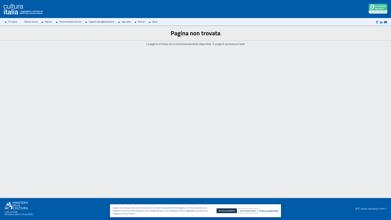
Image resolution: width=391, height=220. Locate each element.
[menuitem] (13, 22)
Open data (126, 21)
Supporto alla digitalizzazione (101, 21)
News (154, 21)
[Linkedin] (381, 22)
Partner (141, 21)
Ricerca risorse (31, 21)
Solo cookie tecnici (248, 210)
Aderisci (48, 21)
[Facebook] (377, 22)
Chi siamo (12, 21)
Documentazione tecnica (70, 21)
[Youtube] (385, 22)
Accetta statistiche (227, 210)
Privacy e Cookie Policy (268, 210)
